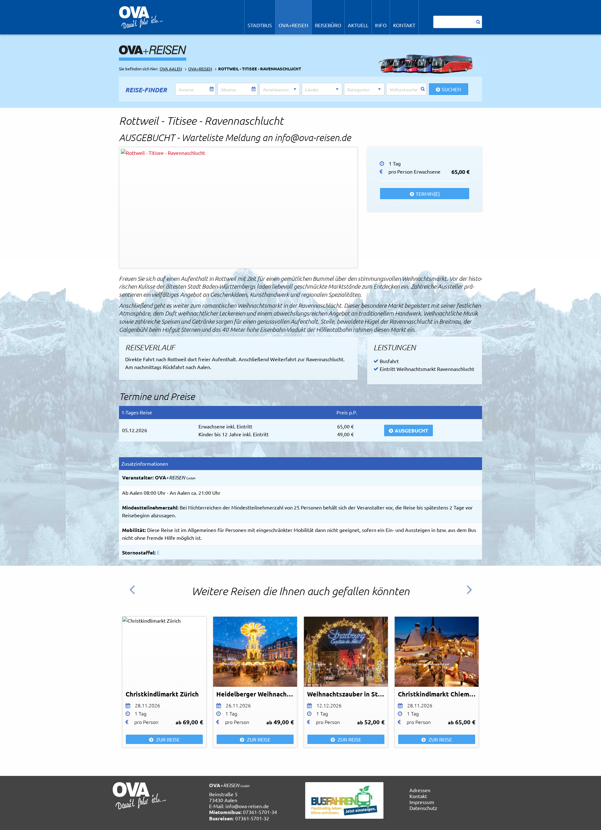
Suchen (451, 89)
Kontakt (418, 796)
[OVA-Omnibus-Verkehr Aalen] (141, 16)
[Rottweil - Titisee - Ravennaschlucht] (238, 207)
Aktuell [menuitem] (358, 25)
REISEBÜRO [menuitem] (328, 25)
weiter (471, 594)
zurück (134, 594)
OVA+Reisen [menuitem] (293, 25)
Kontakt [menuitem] (404, 25)
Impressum (421, 802)
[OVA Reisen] (152, 49)
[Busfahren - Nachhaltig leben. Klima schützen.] (344, 799)
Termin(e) (428, 193)
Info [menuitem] (381, 25)
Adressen (419, 790)
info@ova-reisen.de (247, 806)
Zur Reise (167, 739)
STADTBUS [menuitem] (260, 25)
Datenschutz (423, 808)
